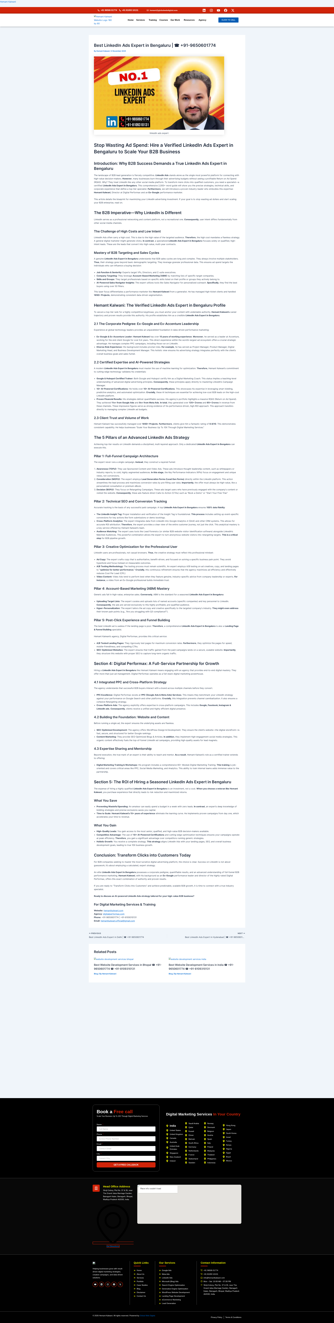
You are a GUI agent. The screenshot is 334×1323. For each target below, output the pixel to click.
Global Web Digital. (148, 1316)
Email (99, 1144)
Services (140, 20)
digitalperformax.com (113, 914)
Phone (100, 1134)
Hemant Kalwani (8, 1)
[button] (141, 20)
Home (131, 20)
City (98, 1154)
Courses (163, 20)
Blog (96, 974)
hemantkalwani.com (113, 910)
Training (153, 20)
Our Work (175, 20)
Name (99, 1124)
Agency (202, 20)
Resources (189, 20)
